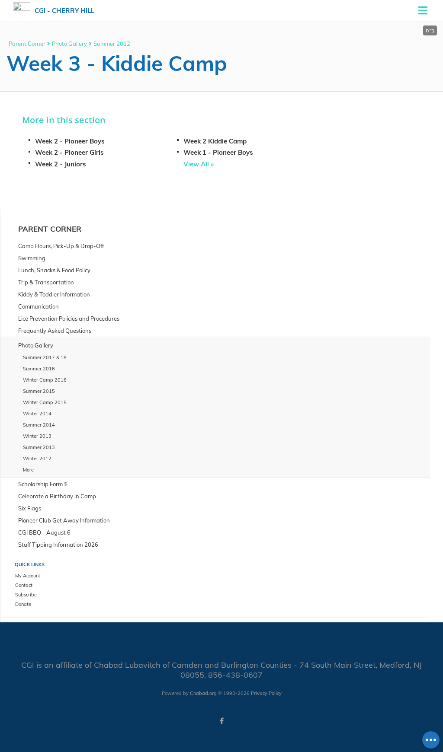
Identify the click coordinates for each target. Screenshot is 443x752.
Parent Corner (27, 43)
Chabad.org (203, 693)
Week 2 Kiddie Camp (215, 141)
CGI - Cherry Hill (64, 10)
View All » (198, 164)
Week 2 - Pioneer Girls (69, 152)
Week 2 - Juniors (60, 164)
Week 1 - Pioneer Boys (218, 152)
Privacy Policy (266, 693)
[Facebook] (221, 721)
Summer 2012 (111, 43)
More (28, 470)
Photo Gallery (69, 43)
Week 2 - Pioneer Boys (70, 141)
